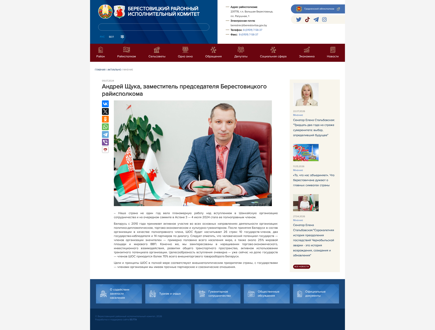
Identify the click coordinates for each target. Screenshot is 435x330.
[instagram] (324, 19)
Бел (111, 36)
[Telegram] (105, 134)
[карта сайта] (122, 36)
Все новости (301, 266)
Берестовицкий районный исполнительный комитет (164, 11)
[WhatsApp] (105, 126)
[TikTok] (307, 19)
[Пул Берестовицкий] (316, 19)
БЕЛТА (133, 319)
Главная (100, 69)
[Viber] (105, 142)
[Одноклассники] (105, 119)
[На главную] (105, 11)
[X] (105, 111)
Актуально (114, 69)
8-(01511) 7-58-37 (252, 30)
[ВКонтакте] (105, 103)
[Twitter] (298, 19)
